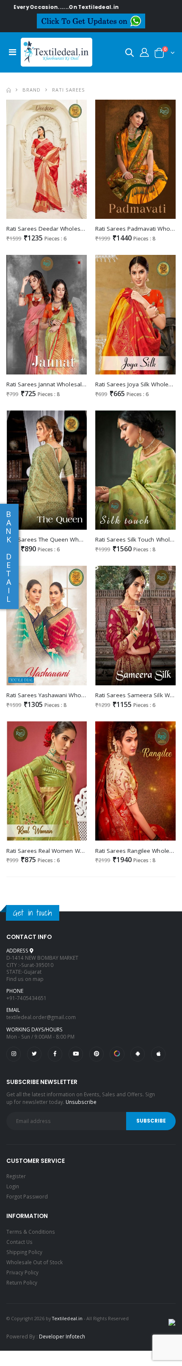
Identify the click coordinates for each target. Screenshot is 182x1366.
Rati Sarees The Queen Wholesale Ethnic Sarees (71, 539)
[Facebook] (55, 1054)
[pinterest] (96, 1054)
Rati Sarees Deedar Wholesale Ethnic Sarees (66, 228)
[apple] (158, 1054)
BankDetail (8, 556)
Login (12, 1186)
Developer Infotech (62, 1336)
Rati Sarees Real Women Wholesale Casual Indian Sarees (84, 851)
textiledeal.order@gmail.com (41, 1017)
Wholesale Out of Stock (34, 1262)
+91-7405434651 (26, 997)
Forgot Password (27, 1196)
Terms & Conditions (30, 1231)
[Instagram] (13, 1054)
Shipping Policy (24, 1252)
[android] (137, 1054)
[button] (129, 54)
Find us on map (25, 978)
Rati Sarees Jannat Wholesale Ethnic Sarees (64, 384)
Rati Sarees (68, 90)
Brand (31, 90)
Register (16, 1176)
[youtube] (76, 1054)
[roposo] (117, 1054)
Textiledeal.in (67, 1318)
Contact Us (19, 1241)
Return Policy (21, 1282)
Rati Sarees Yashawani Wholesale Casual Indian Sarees (81, 695)
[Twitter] (34, 1054)
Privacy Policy (22, 1272)
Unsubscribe (81, 1101)
